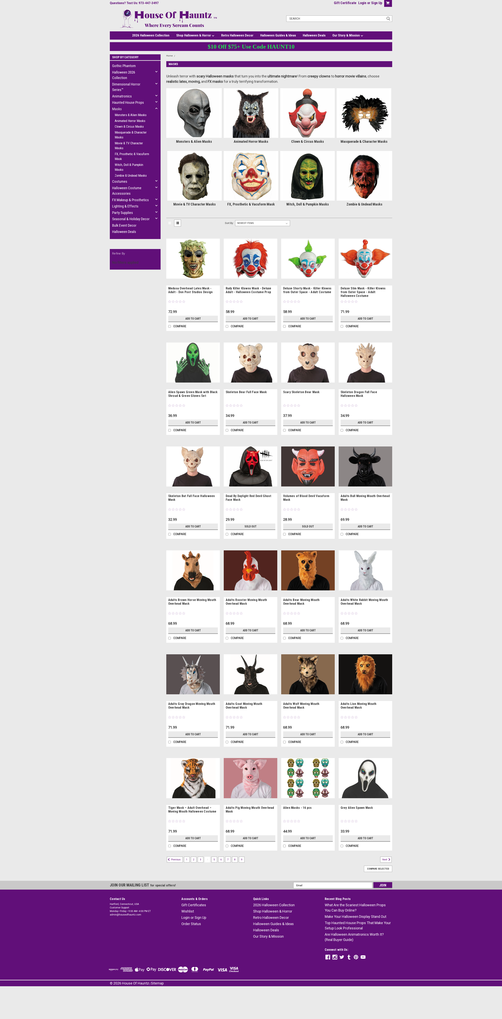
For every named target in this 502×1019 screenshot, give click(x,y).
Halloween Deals (314, 35)
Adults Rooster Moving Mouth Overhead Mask (246, 601)
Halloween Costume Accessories (126, 191)
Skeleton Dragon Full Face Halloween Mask (359, 394)
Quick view (192, 282)
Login (362, 3)
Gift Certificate (345, 3)
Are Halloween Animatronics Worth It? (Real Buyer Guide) (354, 937)
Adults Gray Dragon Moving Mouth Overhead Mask (191, 705)
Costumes (119, 181)
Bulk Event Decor (124, 225)
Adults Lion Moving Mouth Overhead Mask (358, 705)
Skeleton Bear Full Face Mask (246, 392)
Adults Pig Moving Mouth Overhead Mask (250, 809)
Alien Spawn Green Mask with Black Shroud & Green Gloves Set (192, 394)
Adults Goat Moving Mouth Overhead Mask (244, 705)
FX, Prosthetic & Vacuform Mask (132, 156)
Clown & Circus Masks (129, 126)
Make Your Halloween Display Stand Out (355, 916)
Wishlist (187, 911)
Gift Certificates (193, 905)
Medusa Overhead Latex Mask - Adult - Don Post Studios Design (190, 290)
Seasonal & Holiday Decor (131, 219)
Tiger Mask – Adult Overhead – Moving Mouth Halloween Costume (192, 809)
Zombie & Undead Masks (131, 175)
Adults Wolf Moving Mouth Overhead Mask (301, 705)
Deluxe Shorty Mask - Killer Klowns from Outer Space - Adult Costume (307, 290)
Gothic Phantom (124, 66)
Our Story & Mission (346, 35)
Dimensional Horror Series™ (126, 87)
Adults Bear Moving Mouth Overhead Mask (301, 601)
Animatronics (122, 96)
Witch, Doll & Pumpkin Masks (129, 167)
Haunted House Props (128, 102)
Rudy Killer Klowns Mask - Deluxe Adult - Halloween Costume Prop (248, 290)
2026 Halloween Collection (150, 35)
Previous (176, 859)
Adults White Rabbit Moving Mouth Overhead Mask (364, 601)
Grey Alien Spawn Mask (357, 808)
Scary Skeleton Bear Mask (301, 392)
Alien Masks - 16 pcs (297, 808)
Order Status (191, 924)
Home (169, 56)
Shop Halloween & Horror (194, 35)
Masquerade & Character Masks (131, 134)
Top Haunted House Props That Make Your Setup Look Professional (358, 925)
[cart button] (387, 3)
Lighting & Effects (125, 206)
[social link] (327, 957)
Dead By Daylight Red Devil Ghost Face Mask (248, 498)
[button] (251, 997)
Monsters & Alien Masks (130, 115)
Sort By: (229, 223)
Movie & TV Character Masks (129, 145)
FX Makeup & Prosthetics (130, 200)
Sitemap (157, 983)
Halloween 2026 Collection (123, 75)
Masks (117, 109)
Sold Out (250, 526)
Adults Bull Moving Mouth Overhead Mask (365, 498)
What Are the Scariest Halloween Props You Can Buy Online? (355, 907)
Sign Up (376, 3)
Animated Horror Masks (130, 121)
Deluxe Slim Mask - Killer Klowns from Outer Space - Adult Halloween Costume (363, 292)
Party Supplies (122, 212)
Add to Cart (193, 318)
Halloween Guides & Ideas (278, 35)
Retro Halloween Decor (237, 35)
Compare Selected (378, 868)
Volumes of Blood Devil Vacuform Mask (306, 498)
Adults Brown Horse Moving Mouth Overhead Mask (192, 601)
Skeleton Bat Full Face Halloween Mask (191, 498)
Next (385, 859)
